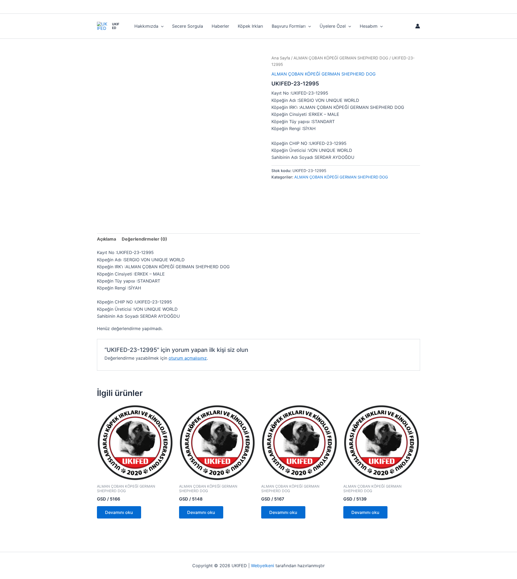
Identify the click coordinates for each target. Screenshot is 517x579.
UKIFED (115, 26)
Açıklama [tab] (106, 239)
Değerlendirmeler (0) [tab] (144, 239)
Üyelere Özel (333, 26)
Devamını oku (119, 512)
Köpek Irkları (250, 26)
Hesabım (369, 26)
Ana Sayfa (280, 58)
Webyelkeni (262, 565)
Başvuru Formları (289, 26)
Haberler (220, 26)
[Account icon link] (417, 26)
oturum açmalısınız (188, 358)
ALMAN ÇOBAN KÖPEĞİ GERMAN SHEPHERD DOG (341, 58)
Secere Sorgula (187, 26)
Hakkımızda (146, 26)
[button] (161, 26)
